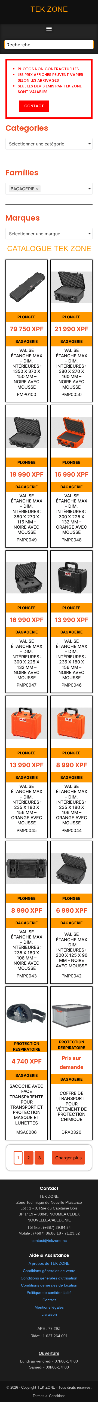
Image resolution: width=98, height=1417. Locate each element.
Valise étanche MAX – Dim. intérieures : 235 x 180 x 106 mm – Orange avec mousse (71, 804)
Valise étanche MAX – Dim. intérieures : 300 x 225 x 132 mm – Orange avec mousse (71, 514)
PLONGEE (26, 317)
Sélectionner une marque (34, 233)
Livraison (49, 1314)
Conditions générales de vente (49, 1271)
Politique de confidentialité (49, 1293)
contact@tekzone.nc (49, 1241)
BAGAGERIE (27, 341)
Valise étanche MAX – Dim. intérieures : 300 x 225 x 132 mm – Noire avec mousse (26, 659)
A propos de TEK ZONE (49, 1263)
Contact (49, 1300)
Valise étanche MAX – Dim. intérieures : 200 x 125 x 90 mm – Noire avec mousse (71, 950)
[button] (49, 28)
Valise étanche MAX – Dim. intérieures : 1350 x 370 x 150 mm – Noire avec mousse (26, 368)
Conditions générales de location (49, 1285)
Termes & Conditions (49, 1396)
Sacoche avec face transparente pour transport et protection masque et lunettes (27, 1104)
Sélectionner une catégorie (36, 144)
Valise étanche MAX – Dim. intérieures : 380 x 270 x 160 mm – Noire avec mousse (71, 368)
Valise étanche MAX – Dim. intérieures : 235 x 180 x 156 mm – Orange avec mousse (26, 804)
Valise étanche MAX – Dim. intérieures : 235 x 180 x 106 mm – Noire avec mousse (26, 950)
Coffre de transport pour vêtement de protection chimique (71, 1106)
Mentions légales (49, 1307)
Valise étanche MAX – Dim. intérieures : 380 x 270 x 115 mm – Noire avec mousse (26, 514)
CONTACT (34, 106)
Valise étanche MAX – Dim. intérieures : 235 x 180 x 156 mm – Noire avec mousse (71, 659)
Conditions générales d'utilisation (49, 1278)
